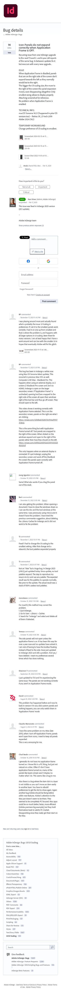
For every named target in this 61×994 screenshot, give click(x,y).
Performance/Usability (15, 912)
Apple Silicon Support (14, 863)
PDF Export (10, 908)
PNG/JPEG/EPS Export (14, 915)
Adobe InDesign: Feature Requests (25, 961)
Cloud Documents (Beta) (15, 870)
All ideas (9, 849)
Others (8, 901)
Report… (28, 169)
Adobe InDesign (9, 985)
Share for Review (12, 925)
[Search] (52, 947)
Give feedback (18, 954)
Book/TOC (10, 867)
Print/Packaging (12, 918)
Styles (8, 929)
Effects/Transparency (14, 884)
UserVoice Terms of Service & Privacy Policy (31, 985)
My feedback (11, 853)
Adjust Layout (11, 860)
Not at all (28, 187)
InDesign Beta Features (21, 970)
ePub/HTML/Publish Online (16, 887)
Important (44, 187)
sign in (26, 829)
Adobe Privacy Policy (33, 987)
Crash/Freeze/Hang (13, 877)
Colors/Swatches (12, 874)
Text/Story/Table (12, 932)
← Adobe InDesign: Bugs (12, 34)
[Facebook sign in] (28, 261)
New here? (38, 295)
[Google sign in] (48, 261)
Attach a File (39, 251)
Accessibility (11, 856)
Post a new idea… (13, 846)
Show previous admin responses (31, 225)
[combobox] (29, 947)
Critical (28, 192)
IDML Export (11, 894)
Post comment (49, 301)
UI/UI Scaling (32, 842)
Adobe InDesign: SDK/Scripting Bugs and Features (31, 965)
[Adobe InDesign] (10, 11)
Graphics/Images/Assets (15, 891)
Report (45, 317)
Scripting (9, 922)
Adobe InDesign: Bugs (15, 842)
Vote (9, 53)
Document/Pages (12, 881)
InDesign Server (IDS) (14, 898)
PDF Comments (12, 905)
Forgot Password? (26, 289)
